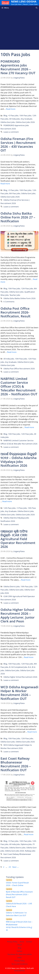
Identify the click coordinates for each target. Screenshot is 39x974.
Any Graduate (26, 119)
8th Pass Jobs (14, 193)
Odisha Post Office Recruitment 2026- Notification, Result (15, 312)
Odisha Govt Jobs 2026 (25, 122)
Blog (5, 115)
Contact (29, 942)
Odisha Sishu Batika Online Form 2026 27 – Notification (18, 217)
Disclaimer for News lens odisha (20, 954)
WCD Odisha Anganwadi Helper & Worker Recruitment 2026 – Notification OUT (19, 693)
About (19, 945)
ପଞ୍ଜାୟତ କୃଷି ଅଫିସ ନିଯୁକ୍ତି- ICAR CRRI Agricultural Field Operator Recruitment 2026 (18, 539)
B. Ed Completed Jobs (18, 667)
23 (10, 867)
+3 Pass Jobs (13, 115)
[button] (36, 7)
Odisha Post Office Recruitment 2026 (19, 368)
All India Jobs (14, 119)
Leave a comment (11, 132)
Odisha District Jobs (25, 362)
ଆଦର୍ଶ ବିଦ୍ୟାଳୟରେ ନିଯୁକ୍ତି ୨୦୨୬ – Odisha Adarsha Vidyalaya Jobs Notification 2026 (19, 460)
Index (19, 957)
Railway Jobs (30, 851)
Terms (22, 942)
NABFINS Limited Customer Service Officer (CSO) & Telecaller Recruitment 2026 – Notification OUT (19, 386)
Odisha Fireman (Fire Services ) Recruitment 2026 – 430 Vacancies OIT (18, 145)
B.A (29, 667)
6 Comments (8, 301)
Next (15, 867)
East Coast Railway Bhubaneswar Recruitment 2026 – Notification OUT (16, 764)
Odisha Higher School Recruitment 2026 (20, 677)
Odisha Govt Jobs (8, 122)
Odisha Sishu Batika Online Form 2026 (19, 298)
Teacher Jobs (15, 295)
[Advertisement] (19, 30)
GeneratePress (19, 970)
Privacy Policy (12, 942)
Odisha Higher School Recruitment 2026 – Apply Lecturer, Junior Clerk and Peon (18, 615)
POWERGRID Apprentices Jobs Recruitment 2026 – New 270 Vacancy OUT (18, 67)
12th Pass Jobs (27, 288)
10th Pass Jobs (25, 115)
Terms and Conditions (19, 964)
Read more (10, 109)
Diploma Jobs (26, 844)
